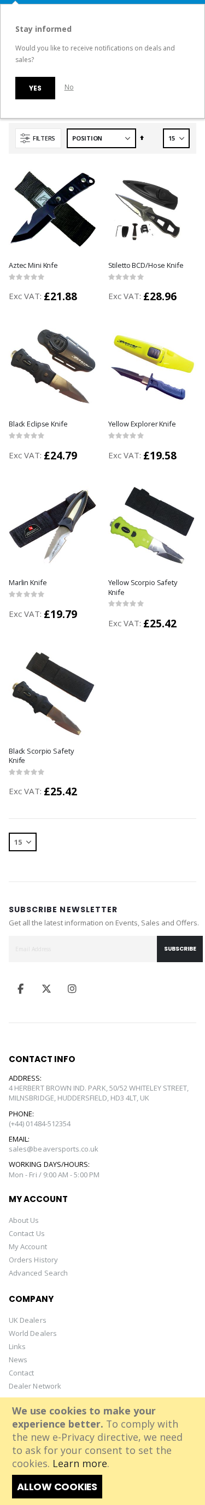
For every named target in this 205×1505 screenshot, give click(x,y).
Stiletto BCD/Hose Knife (146, 265)
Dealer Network (35, 1386)
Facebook (21, 988)
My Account (28, 1246)
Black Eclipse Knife (38, 424)
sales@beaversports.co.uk (54, 1149)
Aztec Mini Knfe (33, 265)
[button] (91, 267)
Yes (35, 88)
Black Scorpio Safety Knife (41, 755)
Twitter (46, 988)
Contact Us (27, 1233)
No (69, 87)
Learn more (79, 1463)
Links (17, 1346)
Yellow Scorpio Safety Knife (142, 587)
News (18, 1359)
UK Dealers (27, 1320)
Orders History (33, 1260)
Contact (21, 1373)
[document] (103, 1451)
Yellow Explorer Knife (142, 424)
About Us (24, 1220)
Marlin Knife (27, 582)
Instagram (72, 988)
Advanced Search (38, 1273)
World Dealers (33, 1333)
